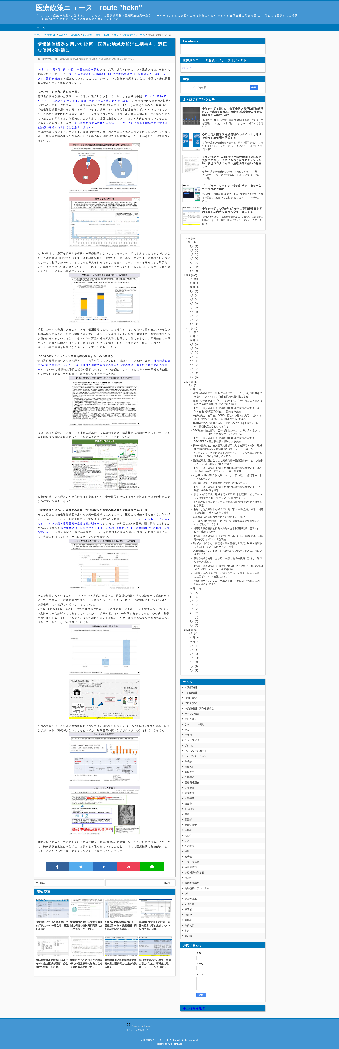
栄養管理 (189, 787)
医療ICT (74, 58)
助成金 (188, 856)
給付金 (188, 835)
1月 (194, 270)
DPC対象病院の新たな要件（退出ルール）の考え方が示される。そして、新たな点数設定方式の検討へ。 (226, 432)
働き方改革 (191, 899)
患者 (101, 58)
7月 (193, 246)
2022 (190, 629)
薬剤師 (188, 936)
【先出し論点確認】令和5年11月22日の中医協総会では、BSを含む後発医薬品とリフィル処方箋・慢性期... (227, 469)
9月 (193, 291)
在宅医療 (189, 846)
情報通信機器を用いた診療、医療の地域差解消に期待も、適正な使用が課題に (227, 559)
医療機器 (189, 777)
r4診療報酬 (191, 687)
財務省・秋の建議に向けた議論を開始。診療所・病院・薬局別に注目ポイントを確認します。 (227, 574)
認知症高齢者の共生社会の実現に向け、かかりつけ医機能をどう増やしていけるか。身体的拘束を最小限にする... (227, 394)
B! (104, 867)
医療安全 (189, 772)
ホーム (41, 28)
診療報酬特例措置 (194, 872)
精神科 (188, 877)
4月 (193, 258)
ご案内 (188, 734)
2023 (190, 381)
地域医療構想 (192, 883)
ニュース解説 (192, 740)
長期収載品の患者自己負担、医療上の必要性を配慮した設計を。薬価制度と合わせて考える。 (226, 424)
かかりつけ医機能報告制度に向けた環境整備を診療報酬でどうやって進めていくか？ (227, 522)
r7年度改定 (191, 703)
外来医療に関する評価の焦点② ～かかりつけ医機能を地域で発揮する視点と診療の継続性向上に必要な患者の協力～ (104, 365)
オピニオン (191, 719)
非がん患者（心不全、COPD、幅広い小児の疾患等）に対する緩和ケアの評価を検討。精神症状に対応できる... (227, 417)
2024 (190, 328)
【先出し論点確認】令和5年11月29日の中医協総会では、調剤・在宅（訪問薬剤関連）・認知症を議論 (226, 409)
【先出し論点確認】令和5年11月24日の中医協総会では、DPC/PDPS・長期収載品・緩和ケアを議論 (225, 439)
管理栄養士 (191, 824)
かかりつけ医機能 (194, 724)
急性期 (188, 830)
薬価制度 (189, 925)
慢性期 (188, 920)
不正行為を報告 (194, 1008)
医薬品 (188, 761)
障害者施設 (191, 867)
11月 (194, 283)
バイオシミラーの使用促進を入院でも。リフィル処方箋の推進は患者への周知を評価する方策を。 (227, 454)
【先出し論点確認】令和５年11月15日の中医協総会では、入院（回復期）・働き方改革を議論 (228, 510)
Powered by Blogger (141, 1025)
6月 (193, 250)
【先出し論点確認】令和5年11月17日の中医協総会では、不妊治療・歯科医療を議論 (227, 488)
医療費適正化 (192, 782)
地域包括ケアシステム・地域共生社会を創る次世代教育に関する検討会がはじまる (227, 582)
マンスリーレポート (196, 750)
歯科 (187, 851)
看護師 (107, 58)
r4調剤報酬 (191, 692)
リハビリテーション (196, 756)
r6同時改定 (64, 58)
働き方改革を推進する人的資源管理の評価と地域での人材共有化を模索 (227, 503)
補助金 (188, 914)
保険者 (188, 909)
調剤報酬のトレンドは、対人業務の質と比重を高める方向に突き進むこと (227, 552)
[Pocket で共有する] (128, 866)
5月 (193, 254)
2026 (189, 238)
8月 (191, 242)
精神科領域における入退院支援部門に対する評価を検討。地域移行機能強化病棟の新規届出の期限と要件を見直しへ (227, 447)
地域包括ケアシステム (127, 58)
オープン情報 (192, 713)
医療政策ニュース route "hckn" (89, 7)
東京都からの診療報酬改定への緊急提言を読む (219, 516)
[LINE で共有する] (152, 866)
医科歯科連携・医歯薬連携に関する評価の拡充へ (220, 482)
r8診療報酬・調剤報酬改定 (199, 708)
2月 (194, 266)
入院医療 (189, 904)
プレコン (189, 745)
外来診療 (93, 58)
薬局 (187, 930)
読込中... (187, 68)
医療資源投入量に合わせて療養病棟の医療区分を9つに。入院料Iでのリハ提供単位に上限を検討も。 (228, 462)
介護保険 (189, 798)
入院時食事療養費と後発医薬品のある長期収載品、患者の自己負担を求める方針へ (227, 529)
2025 (190, 275)
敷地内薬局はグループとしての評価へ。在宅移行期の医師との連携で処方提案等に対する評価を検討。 (227, 402)
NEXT (167, 882)
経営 (114, 58)
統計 (187, 893)
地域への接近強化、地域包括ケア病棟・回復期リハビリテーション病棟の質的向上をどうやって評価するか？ (227, 495)
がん (187, 729)
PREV (41, 882)
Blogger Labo (175, 1043)
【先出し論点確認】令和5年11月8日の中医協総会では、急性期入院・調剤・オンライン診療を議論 (228, 567)
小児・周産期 (192, 861)
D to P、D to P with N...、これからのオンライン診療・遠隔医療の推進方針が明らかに (102, 98)
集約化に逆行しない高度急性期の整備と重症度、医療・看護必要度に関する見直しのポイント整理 (227, 544)
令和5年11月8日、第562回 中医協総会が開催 (69, 69)
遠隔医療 (83, 58)
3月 (193, 262)
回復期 (188, 803)
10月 (194, 287)
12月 (193, 279)
